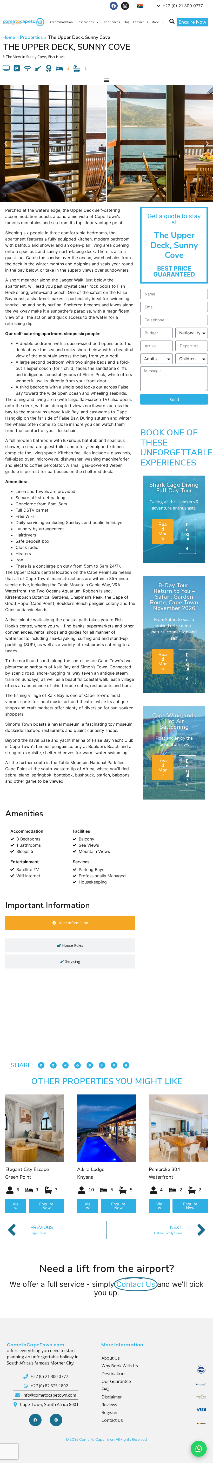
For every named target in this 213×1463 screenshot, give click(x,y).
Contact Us (140, 22)
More (155, 22)
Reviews (109, 1405)
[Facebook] (114, 6)
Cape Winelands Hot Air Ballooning (174, 721)
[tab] (70, 923)
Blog (126, 22)
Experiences (111, 22)
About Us (111, 1358)
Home (9, 37)
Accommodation (61, 22)
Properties (31, 37)
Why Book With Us (120, 1366)
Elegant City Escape (27, 1169)
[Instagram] (125, 6)
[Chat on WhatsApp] (199, 1449)
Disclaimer (112, 1397)
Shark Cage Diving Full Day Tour (174, 487)
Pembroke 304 (164, 1169)
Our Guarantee (116, 1381)
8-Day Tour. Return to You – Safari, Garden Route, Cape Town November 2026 (174, 597)
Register (110, 1412)
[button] (6, 143)
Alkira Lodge (90, 1169)
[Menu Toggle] (106, 80)
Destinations (85, 22)
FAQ (105, 1389)
